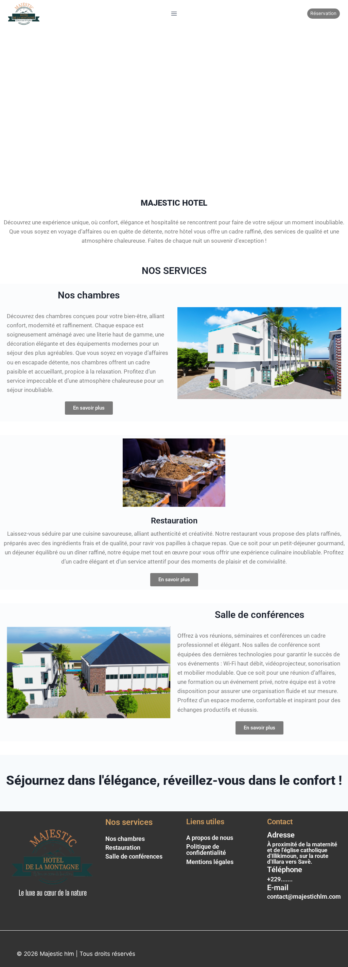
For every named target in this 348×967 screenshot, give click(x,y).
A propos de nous (209, 837)
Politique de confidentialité (206, 849)
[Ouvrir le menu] (174, 13)
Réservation (323, 13)
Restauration (122, 847)
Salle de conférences (133, 856)
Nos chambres (125, 838)
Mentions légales (209, 861)
